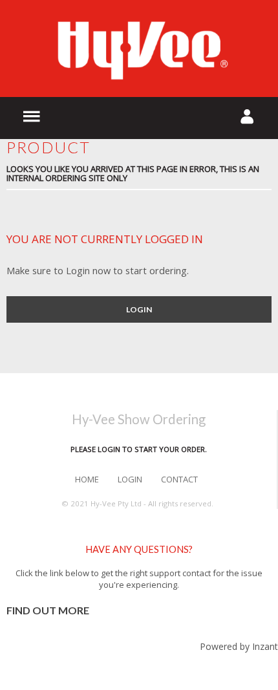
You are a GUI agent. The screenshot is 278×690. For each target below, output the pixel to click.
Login (139, 309)
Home (87, 479)
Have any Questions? (139, 549)
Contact (179, 479)
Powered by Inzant (239, 646)
